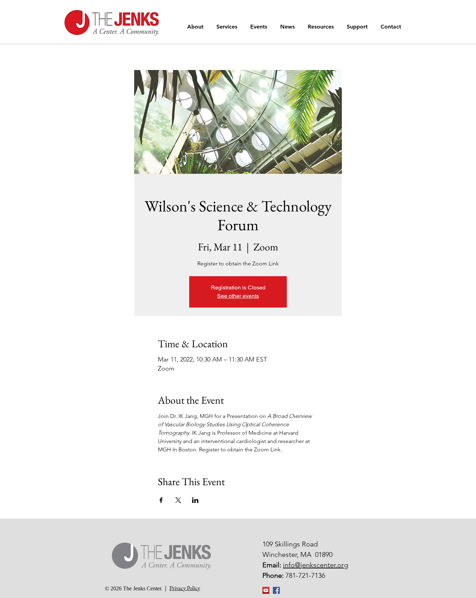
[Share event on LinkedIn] (195, 500)
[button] (196, 26)
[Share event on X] (178, 500)
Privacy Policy (184, 588)
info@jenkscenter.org (315, 565)
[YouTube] (265, 590)
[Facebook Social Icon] (276, 590)
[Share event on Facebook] (161, 500)
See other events (238, 296)
